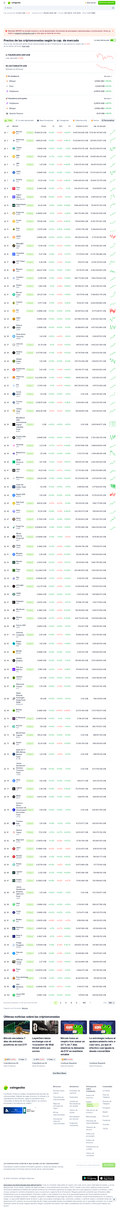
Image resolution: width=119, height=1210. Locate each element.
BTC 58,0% (68, 13)
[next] (90, 1003)
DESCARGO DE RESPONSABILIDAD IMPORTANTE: (23, 1185)
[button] (59, 1073)
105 (84, 1003)
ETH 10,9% (77, 13)
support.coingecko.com (24, 33)
